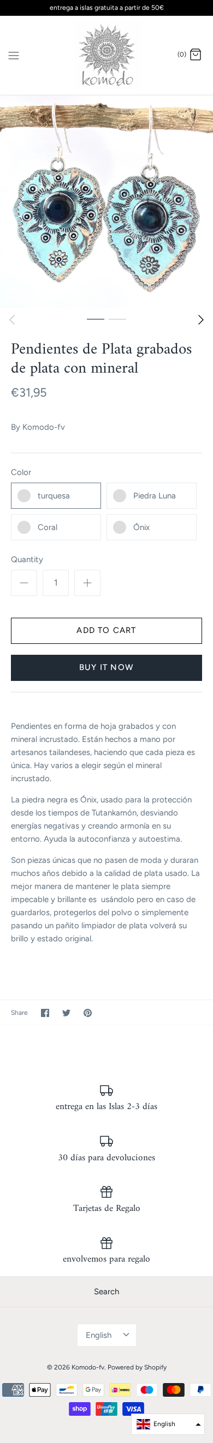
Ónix (141, 527)
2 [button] (117, 319)
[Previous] (12, 320)
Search (106, 1291)
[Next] (201, 320)
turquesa (54, 496)
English (98, 1335)
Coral (47, 527)
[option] (106, 201)
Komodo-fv (43, 427)
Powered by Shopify (137, 1367)
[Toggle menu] (13, 54)
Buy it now (106, 667)
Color (21, 472)
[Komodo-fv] (107, 55)
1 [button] (95, 319)
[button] (168, 1424)
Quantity (27, 559)
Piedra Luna (154, 496)
